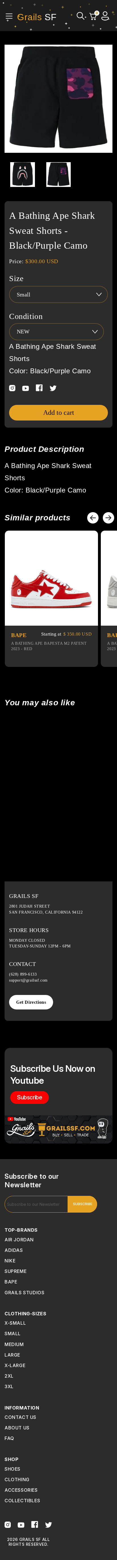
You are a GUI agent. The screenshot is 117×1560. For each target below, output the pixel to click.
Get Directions (31, 1002)
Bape (11, 1282)
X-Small (15, 1323)
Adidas (14, 1250)
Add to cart (58, 412)
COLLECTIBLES (22, 1500)
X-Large (15, 1365)
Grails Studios (24, 1292)
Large (12, 1355)
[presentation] (93, 518)
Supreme (15, 1271)
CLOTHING (17, 1479)
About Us (17, 1428)
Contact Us (20, 1417)
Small (13, 1333)
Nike (10, 1261)
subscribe (29, 1097)
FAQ (9, 1438)
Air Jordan (19, 1239)
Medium (14, 1344)
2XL (9, 1376)
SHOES (12, 1469)
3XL (9, 1386)
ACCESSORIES (21, 1490)
